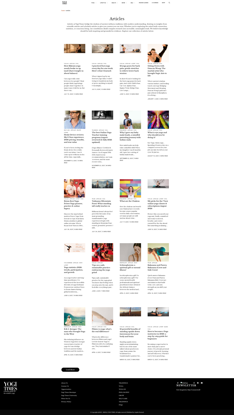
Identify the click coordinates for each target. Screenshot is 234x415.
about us (64, 383)
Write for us (65, 398)
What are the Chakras (130, 201)
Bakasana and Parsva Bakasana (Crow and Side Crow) (157, 267)
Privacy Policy (66, 402)
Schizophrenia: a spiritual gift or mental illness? (130, 267)
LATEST (133, 63)
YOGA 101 (66, 63)
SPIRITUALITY (123, 262)
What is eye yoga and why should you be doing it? (157, 134)
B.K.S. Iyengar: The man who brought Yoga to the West (74, 331)
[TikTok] (184, 383)
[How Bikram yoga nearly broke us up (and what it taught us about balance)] (74, 48)
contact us (65, 386)
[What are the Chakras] (130, 190)
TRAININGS (95, 130)
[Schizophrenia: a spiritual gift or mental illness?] (130, 254)
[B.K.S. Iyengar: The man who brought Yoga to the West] (74, 318)
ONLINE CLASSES (143, 2)
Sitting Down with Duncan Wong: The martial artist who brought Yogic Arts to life (157, 71)
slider (166, 326)
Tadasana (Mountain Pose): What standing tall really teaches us (101, 203)
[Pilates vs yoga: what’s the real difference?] (102, 318)
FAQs (121, 405)
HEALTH (114, 2)
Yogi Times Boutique (68, 392)
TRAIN (93, 198)
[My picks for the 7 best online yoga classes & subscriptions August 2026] (158, 184)
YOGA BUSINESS (68, 262)
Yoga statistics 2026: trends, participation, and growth (73, 269)
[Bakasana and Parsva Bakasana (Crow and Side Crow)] (158, 254)
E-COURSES (155, 2)
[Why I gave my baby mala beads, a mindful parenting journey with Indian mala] (130, 121)
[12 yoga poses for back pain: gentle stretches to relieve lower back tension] (130, 48)
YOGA (92, 2)
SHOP (163, 2)
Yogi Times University (69, 395)
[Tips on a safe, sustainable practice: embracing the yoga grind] (102, 254)
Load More (70, 370)
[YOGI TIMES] (64, 2)
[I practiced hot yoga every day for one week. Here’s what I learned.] (102, 48)
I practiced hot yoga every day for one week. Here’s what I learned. (102, 68)
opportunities (66, 389)
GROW (123, 2)
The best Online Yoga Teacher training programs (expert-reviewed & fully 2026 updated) (102, 137)
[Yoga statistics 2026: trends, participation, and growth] (74, 248)
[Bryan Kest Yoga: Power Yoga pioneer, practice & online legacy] (74, 190)
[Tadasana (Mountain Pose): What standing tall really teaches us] (102, 184)
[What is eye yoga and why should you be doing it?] (158, 121)
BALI (132, 2)
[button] (169, 2)
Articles (72, 63)
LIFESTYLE (103, 2)
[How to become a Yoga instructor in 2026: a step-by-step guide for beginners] (158, 312)
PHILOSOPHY (123, 130)
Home (63, 10)
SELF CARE (67, 130)
